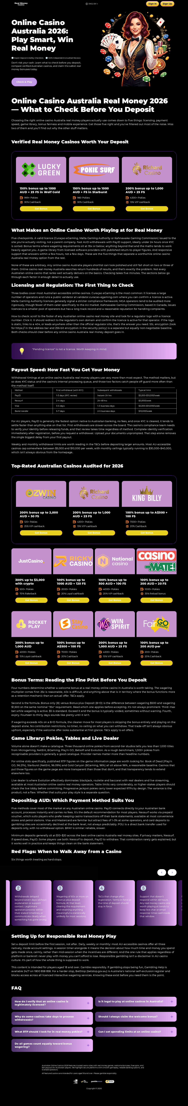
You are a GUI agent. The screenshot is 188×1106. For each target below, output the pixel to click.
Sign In (152, 3)
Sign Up (167, 3)
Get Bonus (41, 208)
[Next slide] (172, 872)
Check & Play (24, 82)
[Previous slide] (161, 872)
